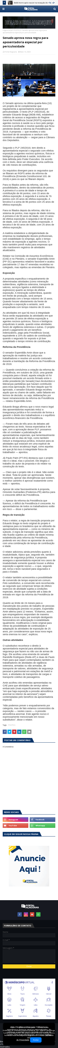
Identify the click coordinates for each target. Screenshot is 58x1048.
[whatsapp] (42, 825)
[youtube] (15, 825)
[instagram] (15, 819)
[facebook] (42, 819)
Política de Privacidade (26, 1027)
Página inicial (8, 30)
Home (12, 1027)
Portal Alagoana (11, 52)
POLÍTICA (17, 30)
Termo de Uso (43, 1027)
